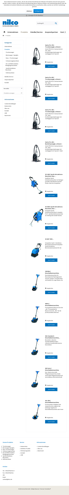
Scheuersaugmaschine (9, 451)
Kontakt (7, 82)
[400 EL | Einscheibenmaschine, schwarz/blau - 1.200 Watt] (36, 314)
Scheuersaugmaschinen (12, 61)
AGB (6, 113)
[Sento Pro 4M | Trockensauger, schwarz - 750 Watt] (36, 121)
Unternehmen (8, 46)
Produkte (7, 49)
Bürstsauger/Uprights (8, 448)
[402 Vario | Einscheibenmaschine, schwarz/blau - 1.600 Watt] (36, 379)
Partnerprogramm (25, 451)
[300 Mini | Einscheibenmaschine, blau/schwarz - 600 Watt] (36, 282)
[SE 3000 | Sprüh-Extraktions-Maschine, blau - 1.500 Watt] (36, 218)
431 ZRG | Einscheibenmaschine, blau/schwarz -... (52, 401)
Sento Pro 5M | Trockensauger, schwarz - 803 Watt (53, 78)
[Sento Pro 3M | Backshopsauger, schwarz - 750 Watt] (36, 153)
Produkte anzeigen (9, 93)
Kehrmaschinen (10, 73)
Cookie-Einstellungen (10, 104)
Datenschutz (8, 106)
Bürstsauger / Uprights (12, 55)
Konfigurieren (38, 11)
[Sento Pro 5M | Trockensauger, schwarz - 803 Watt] (36, 88)
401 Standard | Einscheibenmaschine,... (52, 337)
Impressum (8, 115)
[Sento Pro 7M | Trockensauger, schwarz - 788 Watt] (36, 56)
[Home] (4, 32)
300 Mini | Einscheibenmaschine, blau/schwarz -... (52, 272)
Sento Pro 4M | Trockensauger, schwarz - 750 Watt (53, 110)
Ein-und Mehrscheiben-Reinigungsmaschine (9, 453)
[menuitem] (64, 23)
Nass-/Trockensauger (8, 449)
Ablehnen (29, 11)
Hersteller (6, 88)
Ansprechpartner (9, 79)
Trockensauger (10, 52)
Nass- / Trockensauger (12, 58)
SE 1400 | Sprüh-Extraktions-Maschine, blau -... (54, 175)
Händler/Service (9, 76)
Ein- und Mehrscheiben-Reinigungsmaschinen (11, 64)
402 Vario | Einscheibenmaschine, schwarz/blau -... (52, 369)
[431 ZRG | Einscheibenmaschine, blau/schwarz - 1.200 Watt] (36, 411)
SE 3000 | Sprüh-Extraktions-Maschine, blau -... (54, 207)
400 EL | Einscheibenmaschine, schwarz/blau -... (52, 304)
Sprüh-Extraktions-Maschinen (10, 69)
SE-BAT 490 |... (49, 239)
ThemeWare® (47, 489)
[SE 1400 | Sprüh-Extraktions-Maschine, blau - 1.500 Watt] (36, 185)
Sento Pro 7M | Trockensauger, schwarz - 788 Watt (53, 46)
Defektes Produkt (25, 448)
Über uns (7, 108)
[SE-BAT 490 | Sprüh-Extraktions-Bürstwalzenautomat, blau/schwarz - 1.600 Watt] (36, 250)
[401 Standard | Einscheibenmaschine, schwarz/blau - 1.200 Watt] (36, 347)
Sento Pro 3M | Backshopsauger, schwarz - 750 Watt (53, 143)
